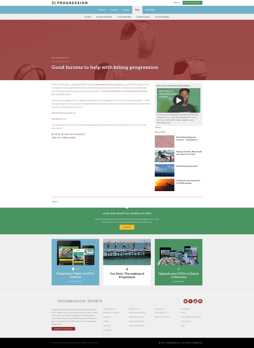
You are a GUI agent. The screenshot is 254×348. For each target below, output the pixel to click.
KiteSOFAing (162, 17)
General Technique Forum (64, 113)
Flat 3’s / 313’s (64, 94)
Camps (126, 10)
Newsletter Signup (63, 329)
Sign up (127, 227)
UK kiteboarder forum (102, 84)
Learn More (75, 281)
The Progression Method (191, 317)
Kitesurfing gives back (186, 166)
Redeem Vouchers (162, 317)
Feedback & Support (111, 312)
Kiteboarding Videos (137, 312)
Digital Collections (136, 321)
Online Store (186, 321)
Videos (102, 10)
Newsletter (150, 10)
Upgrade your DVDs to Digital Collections (178, 275)
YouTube (106, 325)
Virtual (114, 10)
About (183, 312)
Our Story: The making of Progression (127, 275)
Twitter (106, 321)
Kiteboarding (104, 17)
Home (88, 17)
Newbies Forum (59, 119)
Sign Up (176, 3)
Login (192, 3)
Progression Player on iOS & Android (75, 275)
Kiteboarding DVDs (137, 325)
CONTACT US (58, 342)
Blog (137, 10)
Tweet (55, 202)
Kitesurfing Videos (136, 317)
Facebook (107, 317)
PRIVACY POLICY (90, 342)
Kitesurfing (124, 17)
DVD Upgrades (161, 312)
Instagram (107, 330)
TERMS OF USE (73, 342)
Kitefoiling (143, 17)
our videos (171, 117)
